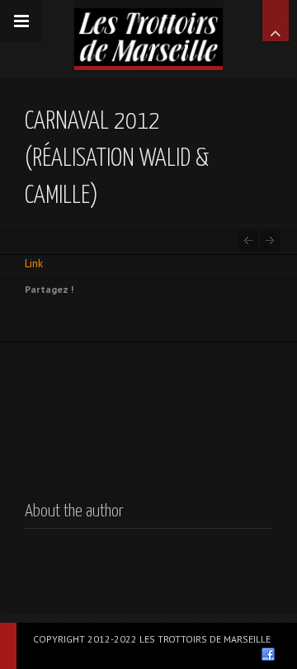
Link (34, 264)
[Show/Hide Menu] (21, 21)
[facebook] (268, 654)
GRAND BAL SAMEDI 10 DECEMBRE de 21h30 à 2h (248, 240)
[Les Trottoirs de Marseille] (148, 33)
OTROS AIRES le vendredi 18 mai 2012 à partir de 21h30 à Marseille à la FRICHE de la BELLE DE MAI (270, 240)
